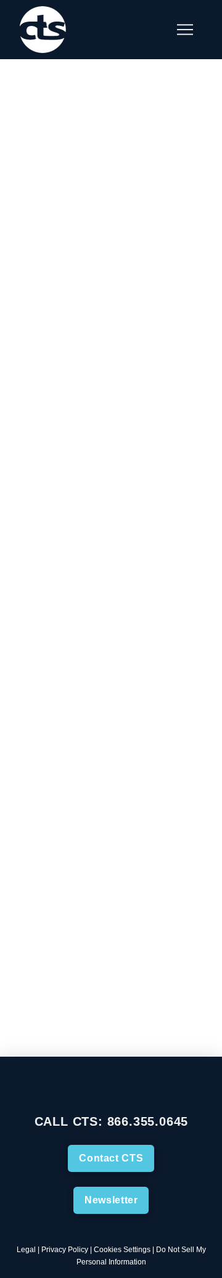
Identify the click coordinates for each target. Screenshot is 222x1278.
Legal (26, 1249)
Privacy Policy (64, 1249)
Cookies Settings (122, 1249)
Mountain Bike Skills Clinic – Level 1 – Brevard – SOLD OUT (95, 695)
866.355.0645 (148, 1121)
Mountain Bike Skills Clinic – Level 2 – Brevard (95, 291)
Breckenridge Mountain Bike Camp (115, 129)
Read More (62, 576)
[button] (154, 29)
